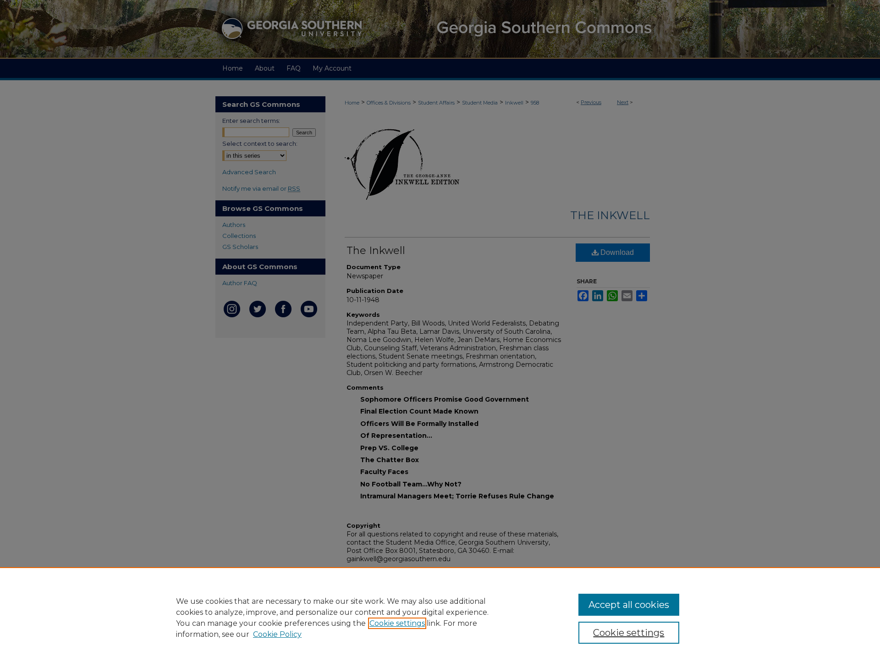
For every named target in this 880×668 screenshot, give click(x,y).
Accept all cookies (628, 604)
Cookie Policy (277, 634)
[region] (440, 617)
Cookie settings (397, 623)
